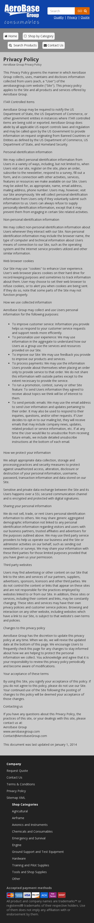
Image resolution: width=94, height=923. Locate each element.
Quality (59, 17)
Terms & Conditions (21, 784)
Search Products (24, 45)
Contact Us (55, 45)
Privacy (72, 17)
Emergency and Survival (28, 838)
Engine (16, 845)
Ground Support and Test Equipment (38, 852)
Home (12, 36)
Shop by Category (39, 36)
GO (81, 11)
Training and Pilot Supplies (30, 865)
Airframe (18, 818)
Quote (85, 17)
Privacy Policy (16, 791)
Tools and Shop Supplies (29, 872)
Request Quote (17, 771)
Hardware (19, 858)
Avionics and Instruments (30, 825)
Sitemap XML (16, 798)
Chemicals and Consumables (32, 831)
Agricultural (20, 811)
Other (16, 879)
